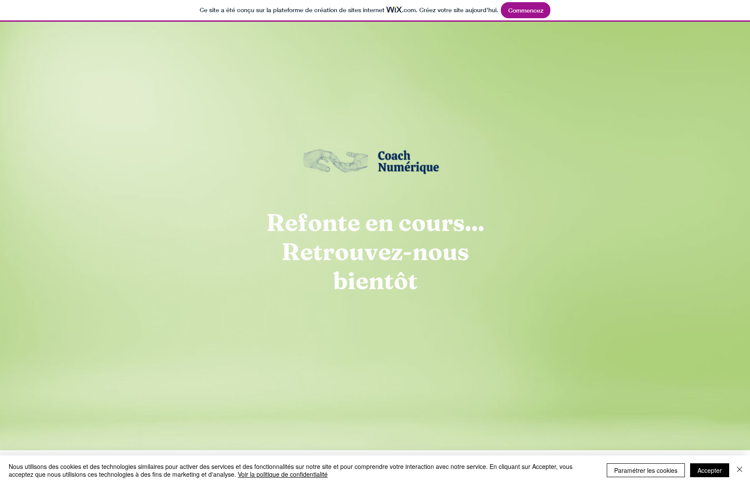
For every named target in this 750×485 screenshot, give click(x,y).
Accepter (709, 470)
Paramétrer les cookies (646, 470)
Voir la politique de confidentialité (283, 474)
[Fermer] (739, 470)
